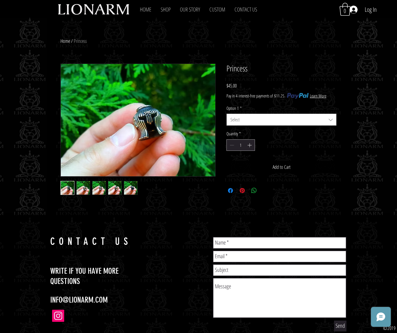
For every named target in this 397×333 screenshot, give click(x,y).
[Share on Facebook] (230, 190)
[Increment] (250, 145)
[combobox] (281, 120)
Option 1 (234, 108)
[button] (165, 9)
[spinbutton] (240, 145)
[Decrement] (231, 145)
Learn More (318, 96)
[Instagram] (58, 316)
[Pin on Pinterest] (242, 190)
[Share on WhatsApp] (254, 190)
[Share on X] (266, 190)
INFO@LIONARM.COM (79, 300)
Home (65, 41)
